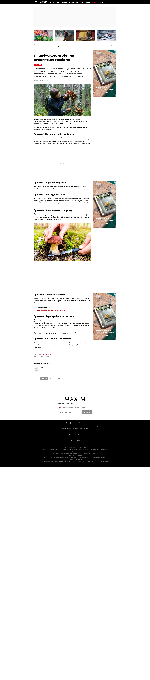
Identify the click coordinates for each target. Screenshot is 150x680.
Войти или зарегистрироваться (82, 368)
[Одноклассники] (83, 422)
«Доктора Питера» (46, 354)
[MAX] (66, 422)
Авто (58, 2)
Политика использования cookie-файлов (90, 426)
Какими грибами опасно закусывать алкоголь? (50, 310)
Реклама (58, 426)
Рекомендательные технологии (70, 428)
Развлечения (85, 2)
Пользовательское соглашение (70, 426)
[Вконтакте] (70, 422)
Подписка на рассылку (65, 403)
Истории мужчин (103, 2)
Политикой (63, 407)
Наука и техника (68, 2)
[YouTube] (79, 422)
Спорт (77, 2)
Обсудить (46, 80)
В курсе (53, 2)
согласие (65, 405)
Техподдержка (84, 428)
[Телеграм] (75, 422)
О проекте (51, 426)
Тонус (93, 2)
